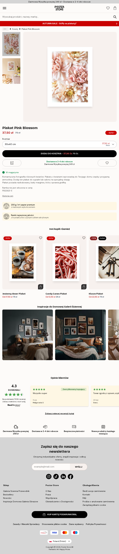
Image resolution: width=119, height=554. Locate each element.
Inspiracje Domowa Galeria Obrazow (20, 501)
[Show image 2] (11, 71)
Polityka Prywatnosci (96, 524)
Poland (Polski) (59, 541)
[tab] (107, 8)
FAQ (84, 498)
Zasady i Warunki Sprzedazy (26, 524)
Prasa (48, 494)
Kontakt (86, 494)
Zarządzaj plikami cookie (94, 505)
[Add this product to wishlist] (107, 162)
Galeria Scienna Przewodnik (16, 491)
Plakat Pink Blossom (31, 29)
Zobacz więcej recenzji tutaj (59, 413)
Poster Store (66, 547)
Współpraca (51, 498)
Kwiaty (15, 29)
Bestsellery (8, 494)
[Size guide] (11, 162)
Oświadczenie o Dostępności (59, 501)
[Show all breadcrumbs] (5, 29)
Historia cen (7, 196)
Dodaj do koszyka (59, 153)
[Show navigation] (4, 8)
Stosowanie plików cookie (54, 524)
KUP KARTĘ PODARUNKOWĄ (61, 514)
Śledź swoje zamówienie (94, 491)
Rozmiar (6, 139)
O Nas (48, 491)
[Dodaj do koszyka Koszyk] (40, 286)
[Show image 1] (11, 44)
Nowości (7, 498)
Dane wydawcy (76, 524)
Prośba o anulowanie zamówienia (98, 501)
